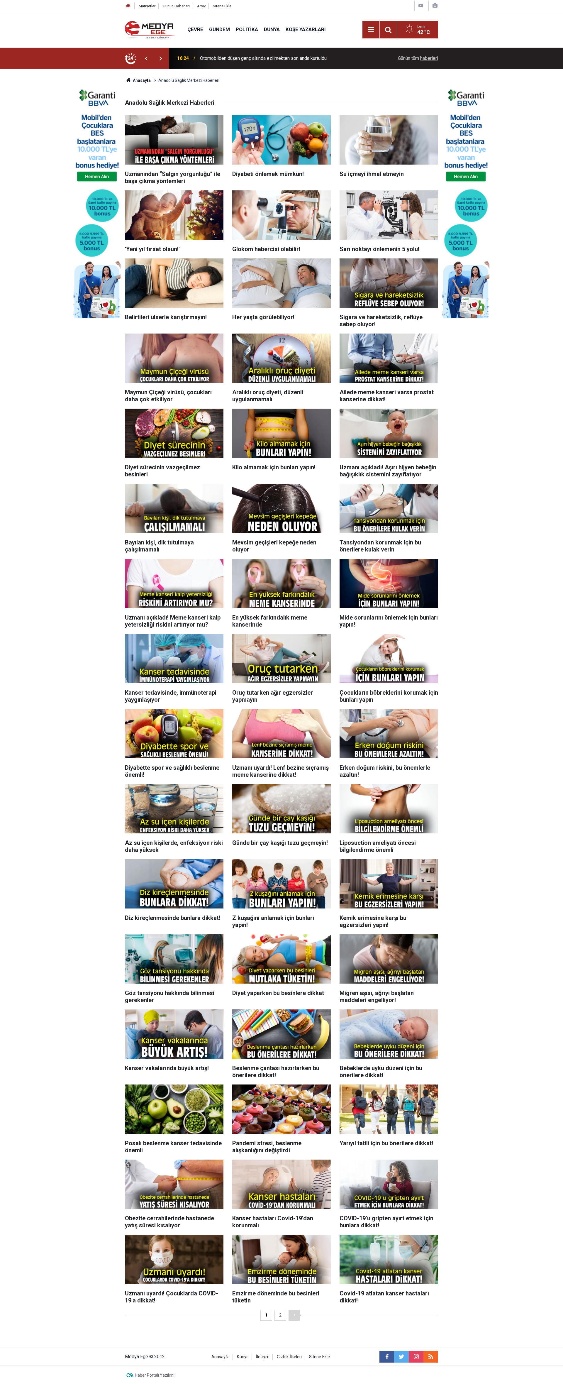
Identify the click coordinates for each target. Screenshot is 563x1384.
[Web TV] (421, 6)
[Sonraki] (294, 1315)
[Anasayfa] (128, 6)
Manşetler (147, 6)
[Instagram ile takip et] (416, 1357)
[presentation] (146, 58)
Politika (247, 29)
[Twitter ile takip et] (401, 1357)
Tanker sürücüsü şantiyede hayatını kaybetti (244, 58)
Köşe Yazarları (306, 29)
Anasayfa (220, 1356)
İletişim (262, 1356)
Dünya (272, 29)
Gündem (219, 29)
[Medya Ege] (150, 29)
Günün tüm (418, 58)
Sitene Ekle (222, 6)
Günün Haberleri (176, 6)
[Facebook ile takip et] (386, 1357)
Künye (243, 1356)
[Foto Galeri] (435, 6)
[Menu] (371, 29)
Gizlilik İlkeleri (289, 1356)
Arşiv (201, 6)
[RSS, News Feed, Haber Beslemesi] (430, 1357)
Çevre (195, 29)
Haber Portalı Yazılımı (154, 1375)
